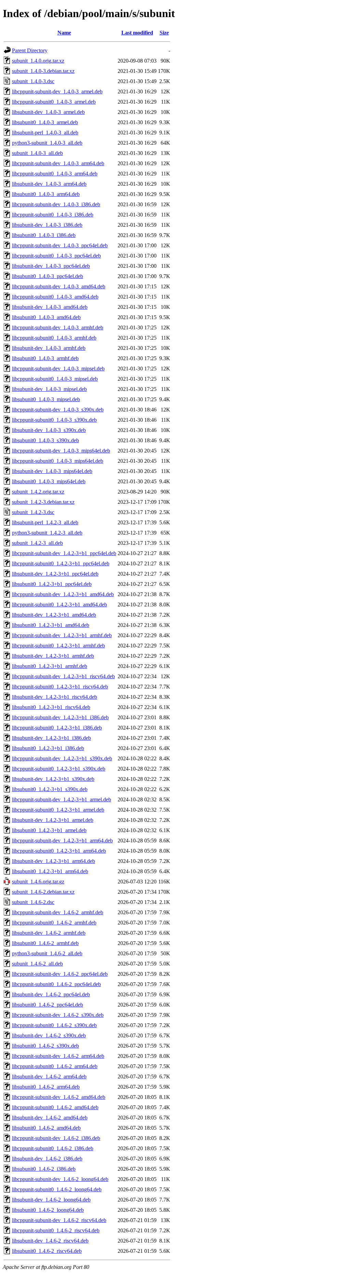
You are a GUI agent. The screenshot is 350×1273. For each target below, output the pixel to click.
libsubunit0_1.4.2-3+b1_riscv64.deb (51, 707)
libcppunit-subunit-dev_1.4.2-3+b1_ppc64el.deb (64, 553)
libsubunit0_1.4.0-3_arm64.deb (46, 194)
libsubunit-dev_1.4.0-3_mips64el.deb (52, 471)
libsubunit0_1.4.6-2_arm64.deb (46, 1087)
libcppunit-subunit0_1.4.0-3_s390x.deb (54, 420)
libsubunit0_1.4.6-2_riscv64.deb (47, 1251)
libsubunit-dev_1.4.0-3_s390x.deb (49, 430)
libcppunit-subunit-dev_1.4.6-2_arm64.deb (58, 1056)
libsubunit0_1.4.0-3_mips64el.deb (48, 481)
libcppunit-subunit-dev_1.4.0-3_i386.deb (56, 204)
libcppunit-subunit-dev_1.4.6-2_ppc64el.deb (60, 974)
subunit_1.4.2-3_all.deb (37, 543)
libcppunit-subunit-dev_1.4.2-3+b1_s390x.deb (62, 758)
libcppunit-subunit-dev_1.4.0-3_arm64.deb (58, 163)
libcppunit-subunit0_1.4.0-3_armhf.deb (54, 338)
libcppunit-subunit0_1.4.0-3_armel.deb (54, 102)
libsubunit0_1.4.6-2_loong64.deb (48, 1210)
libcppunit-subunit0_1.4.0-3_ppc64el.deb (56, 256)
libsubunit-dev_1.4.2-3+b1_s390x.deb (53, 779)
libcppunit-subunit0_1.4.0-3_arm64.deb (54, 173)
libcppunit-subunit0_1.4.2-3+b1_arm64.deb (59, 851)
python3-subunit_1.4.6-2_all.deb (47, 953)
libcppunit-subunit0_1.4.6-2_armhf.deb (54, 923)
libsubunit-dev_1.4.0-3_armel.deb (48, 112)
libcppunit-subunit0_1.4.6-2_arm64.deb (54, 1066)
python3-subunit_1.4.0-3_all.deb (47, 143)
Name (64, 33)
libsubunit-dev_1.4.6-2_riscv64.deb (50, 1241)
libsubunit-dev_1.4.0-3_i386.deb (47, 225)
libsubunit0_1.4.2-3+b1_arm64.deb (50, 871)
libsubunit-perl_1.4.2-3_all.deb (45, 522)
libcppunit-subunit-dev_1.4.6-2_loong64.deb (60, 1179)
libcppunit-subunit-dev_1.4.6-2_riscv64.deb (59, 1220)
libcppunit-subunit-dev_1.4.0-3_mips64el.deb (61, 451)
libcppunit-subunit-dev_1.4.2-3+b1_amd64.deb (63, 594)
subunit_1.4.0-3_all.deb (37, 153)
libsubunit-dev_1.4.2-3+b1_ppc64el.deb (55, 574)
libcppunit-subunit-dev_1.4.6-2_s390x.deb (58, 1015)
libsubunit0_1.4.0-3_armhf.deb (45, 358)
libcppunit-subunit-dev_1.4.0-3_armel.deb (57, 91)
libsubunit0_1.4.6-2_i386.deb (44, 1169)
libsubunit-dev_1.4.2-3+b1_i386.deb (51, 738)
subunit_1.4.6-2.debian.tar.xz (43, 892)
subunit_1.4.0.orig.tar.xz (38, 61)
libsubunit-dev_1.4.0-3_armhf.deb (48, 348)
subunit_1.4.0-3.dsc (33, 81)
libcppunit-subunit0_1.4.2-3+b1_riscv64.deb (60, 687)
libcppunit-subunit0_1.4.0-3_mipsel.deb (55, 379)
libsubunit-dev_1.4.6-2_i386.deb (47, 1159)
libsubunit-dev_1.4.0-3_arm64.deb (49, 184)
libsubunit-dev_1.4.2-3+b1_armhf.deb (53, 656)
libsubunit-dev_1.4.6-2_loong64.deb (51, 1200)
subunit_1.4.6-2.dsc (33, 902)
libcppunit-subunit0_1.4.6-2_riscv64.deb (55, 1230)
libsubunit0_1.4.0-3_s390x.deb (45, 440)
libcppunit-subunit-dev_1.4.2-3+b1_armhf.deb (62, 635)
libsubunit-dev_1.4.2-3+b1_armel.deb (52, 820)
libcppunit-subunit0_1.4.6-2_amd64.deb (55, 1107)
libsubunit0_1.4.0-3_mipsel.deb (46, 399)
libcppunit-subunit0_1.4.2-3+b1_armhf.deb (58, 645)
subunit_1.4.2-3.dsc (33, 512)
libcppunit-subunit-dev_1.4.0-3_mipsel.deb (58, 368)
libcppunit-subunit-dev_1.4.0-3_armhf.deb (57, 327)
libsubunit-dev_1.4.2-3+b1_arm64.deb (53, 861)
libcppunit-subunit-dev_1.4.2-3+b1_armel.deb (61, 799)
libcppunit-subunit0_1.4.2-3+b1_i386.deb (57, 728)
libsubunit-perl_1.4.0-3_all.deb (45, 132)
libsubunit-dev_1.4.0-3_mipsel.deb (49, 389)
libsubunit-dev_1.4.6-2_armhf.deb (48, 933)
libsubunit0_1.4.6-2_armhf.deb (45, 943)
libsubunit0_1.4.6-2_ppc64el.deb (47, 1005)
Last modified (137, 33)
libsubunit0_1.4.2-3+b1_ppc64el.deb (52, 584)
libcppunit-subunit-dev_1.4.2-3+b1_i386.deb (60, 717)
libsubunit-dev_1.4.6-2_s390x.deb (49, 1035)
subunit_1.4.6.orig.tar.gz (38, 881)
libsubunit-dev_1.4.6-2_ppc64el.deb (51, 994)
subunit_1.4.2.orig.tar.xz (38, 492)
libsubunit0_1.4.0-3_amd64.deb (46, 317)
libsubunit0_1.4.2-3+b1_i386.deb (48, 748)
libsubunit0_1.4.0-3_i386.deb (44, 235)
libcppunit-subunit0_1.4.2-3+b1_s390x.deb (58, 769)
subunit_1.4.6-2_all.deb (37, 964)
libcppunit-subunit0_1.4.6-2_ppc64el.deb (56, 984)
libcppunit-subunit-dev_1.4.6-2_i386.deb (56, 1138)
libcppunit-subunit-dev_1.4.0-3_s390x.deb (58, 409)
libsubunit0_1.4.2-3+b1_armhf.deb (49, 666)
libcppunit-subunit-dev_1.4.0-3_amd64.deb (58, 286)
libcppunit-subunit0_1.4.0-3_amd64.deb (55, 297)
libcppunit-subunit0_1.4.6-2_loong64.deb (57, 1189)
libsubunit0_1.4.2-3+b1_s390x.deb (50, 789)
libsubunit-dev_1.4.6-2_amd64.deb (50, 1117)
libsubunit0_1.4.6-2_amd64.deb (46, 1128)
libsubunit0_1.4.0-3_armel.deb (45, 122)
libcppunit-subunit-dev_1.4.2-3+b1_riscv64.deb (63, 676)
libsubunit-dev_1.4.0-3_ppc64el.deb (51, 266)
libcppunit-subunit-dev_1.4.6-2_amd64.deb (58, 1097)
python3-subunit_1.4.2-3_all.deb (47, 533)
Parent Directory (30, 50)
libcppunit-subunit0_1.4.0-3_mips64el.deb (57, 461)
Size (164, 33)
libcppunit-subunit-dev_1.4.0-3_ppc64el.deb (60, 245)
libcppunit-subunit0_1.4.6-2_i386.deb (52, 1148)
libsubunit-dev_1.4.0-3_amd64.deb (50, 307)
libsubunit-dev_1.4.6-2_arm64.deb (49, 1076)
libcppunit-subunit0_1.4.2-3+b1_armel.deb (58, 810)
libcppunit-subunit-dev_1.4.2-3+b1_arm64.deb (62, 840)
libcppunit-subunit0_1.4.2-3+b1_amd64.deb (59, 604)
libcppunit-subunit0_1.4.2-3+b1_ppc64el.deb (60, 563)
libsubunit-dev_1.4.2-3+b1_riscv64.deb (54, 697)
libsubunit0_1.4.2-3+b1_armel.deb (49, 830)
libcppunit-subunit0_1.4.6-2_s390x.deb (54, 1025)
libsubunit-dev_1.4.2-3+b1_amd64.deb (54, 615)
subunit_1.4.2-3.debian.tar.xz (43, 502)
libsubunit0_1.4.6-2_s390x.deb (45, 1046)
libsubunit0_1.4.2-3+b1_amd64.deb (50, 625)
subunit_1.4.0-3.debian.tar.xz (43, 71)
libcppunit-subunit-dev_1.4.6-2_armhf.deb (57, 912)
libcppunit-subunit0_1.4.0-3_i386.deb (52, 215)
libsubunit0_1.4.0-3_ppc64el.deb (47, 276)
